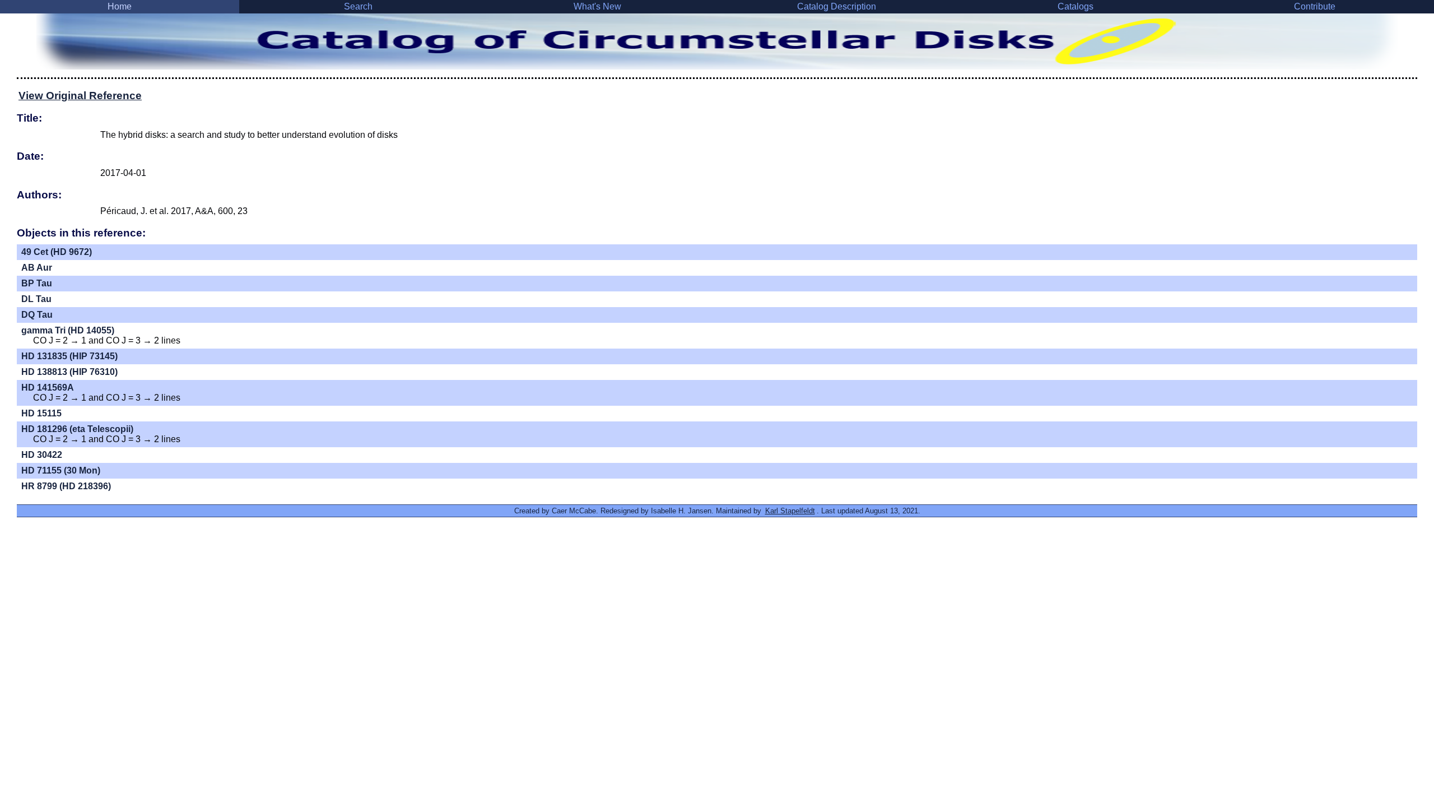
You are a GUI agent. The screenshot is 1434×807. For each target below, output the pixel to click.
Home (120, 6)
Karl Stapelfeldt (790, 511)
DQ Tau (37, 314)
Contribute (1314, 6)
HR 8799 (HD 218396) (66, 486)
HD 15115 (41, 413)
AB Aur (36, 267)
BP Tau (36, 283)
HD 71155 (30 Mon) (60, 470)
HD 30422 (41, 455)
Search (358, 6)
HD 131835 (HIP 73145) (69, 356)
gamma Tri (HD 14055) (67, 330)
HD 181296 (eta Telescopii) (77, 429)
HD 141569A (47, 387)
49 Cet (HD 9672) (56, 252)
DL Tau (36, 299)
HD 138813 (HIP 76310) (69, 372)
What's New (597, 6)
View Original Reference (80, 95)
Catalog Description (836, 6)
